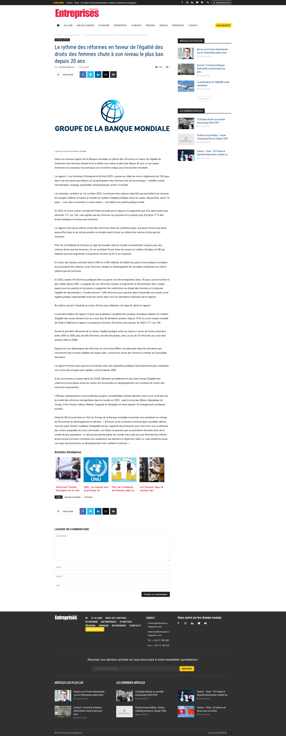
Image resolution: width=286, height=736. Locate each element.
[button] (208, 2)
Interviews (178, 28)
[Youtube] (202, 2)
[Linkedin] (192, 2)
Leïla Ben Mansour (66, 70)
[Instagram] (187, 2)
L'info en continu (72, 38)
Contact (193, 28)
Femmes (88, 500)
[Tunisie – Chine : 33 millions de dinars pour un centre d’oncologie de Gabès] (186, 715)
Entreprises (120, 28)
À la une (68, 28)
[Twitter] (197, 2)
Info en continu (85, 28)
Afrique (163, 28)
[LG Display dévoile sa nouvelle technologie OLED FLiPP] (186, 127)
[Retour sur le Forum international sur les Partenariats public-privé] (186, 57)
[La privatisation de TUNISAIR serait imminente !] (186, 89)
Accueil (58, 38)
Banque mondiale (73, 500)
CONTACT (150, 621)
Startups (136, 28)
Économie (104, 28)
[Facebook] (182, 2)
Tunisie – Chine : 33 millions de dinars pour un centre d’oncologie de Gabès (97, 3)
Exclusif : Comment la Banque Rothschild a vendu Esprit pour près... (211, 72)
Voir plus (203, 102)
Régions (150, 28)
